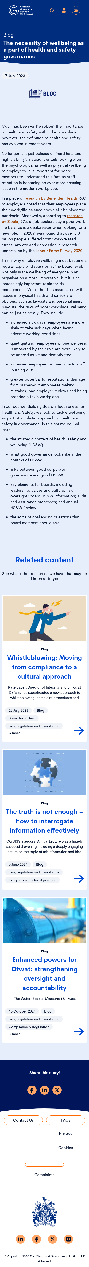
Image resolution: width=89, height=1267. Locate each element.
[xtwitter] (57, 1090)
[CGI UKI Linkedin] (20, 1239)
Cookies (65, 1147)
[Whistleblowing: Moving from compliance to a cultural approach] (79, 730)
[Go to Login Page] (64, 10)
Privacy (65, 1133)
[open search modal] (52, 10)
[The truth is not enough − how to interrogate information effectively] (79, 878)
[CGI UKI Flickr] (68, 1239)
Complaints (44, 1174)
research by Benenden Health (51, 198)
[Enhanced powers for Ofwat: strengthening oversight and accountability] (79, 1031)
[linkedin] (44, 1090)
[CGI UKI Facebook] (36, 1239)
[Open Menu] (76, 10)
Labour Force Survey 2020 (59, 250)
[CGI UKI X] (52, 1239)
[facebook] (32, 1090)
